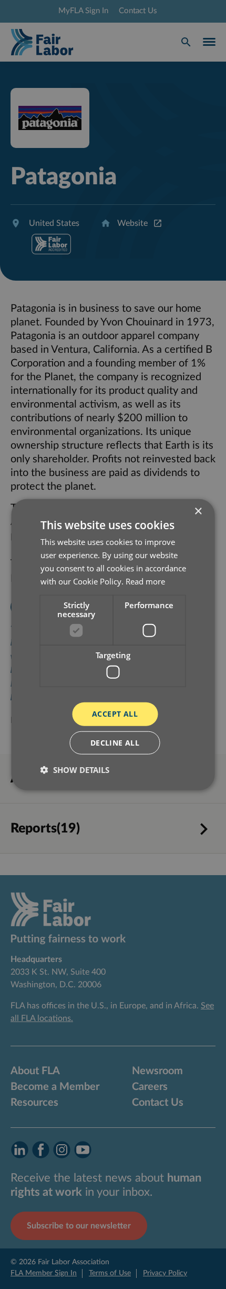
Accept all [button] (115, 714)
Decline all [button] (114, 742)
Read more (145, 581)
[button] (74, 769)
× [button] (198, 511)
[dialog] (113, 644)
